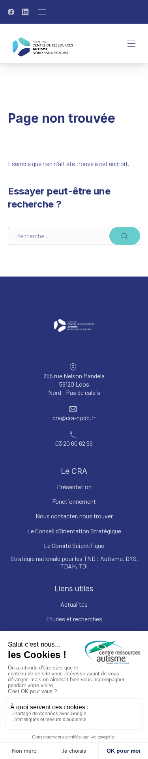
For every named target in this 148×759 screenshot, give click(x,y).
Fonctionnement (74, 501)
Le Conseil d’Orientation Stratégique (74, 531)
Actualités (74, 604)
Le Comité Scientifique (74, 545)
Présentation (74, 486)
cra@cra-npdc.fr (74, 417)
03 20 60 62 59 (74, 443)
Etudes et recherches (74, 619)
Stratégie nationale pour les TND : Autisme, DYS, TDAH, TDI (74, 562)
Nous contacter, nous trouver (74, 516)
